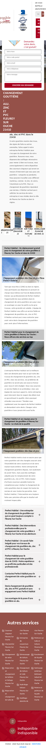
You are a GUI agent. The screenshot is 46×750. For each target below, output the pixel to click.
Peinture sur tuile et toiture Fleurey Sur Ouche (39, 644)
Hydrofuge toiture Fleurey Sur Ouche (24, 689)
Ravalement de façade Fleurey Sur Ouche (39, 659)
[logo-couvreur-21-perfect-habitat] (6, 20)
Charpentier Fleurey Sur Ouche (9, 647)
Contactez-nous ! (39, 33)
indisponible (28, 729)
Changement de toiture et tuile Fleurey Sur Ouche (25, 674)
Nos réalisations (39, 22)
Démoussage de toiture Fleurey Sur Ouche (25, 659)
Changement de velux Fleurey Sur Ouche (10, 659)
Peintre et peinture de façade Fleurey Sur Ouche (38, 694)
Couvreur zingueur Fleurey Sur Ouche (9, 635)
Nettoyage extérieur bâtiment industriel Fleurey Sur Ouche (38, 675)
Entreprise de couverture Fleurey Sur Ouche (24, 644)
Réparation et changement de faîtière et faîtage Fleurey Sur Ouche (10, 677)
